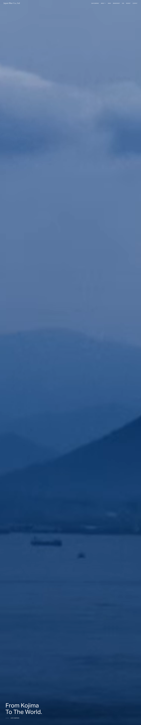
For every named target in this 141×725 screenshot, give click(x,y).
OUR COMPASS (15, 718)
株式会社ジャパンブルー (12, 3)
